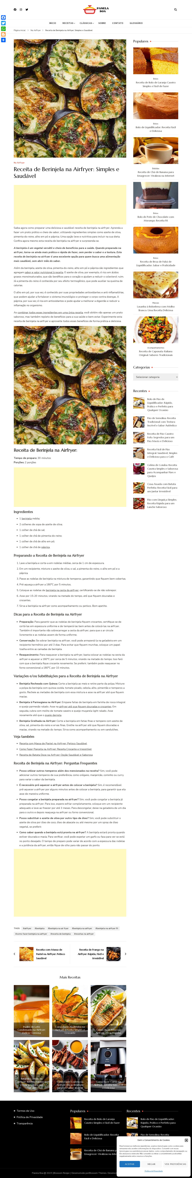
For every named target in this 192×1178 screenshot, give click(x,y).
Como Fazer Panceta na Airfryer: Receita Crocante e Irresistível (55, 749)
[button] (186, 1140)
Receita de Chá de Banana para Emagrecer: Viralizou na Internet (155, 173)
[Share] (3, 40)
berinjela (27, 518)
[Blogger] (3, 34)
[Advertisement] (70, 204)
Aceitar (129, 1164)
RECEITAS (68, 23)
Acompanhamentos (155, 347)
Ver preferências (175, 1164)
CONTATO (117, 23)
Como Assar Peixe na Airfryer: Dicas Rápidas (108, 1031)
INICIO (52, 23)
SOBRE (102, 23)
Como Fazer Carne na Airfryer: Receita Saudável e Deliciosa (108, 1084)
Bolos (155, 78)
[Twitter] (3, 23)
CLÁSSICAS (86, 23)
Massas (156, 303)
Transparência (25, 1123)
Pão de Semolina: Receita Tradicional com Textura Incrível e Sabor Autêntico (162, 421)
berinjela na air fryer (58, 928)
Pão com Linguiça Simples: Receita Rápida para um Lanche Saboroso (162, 503)
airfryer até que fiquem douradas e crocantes (85, 706)
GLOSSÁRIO (136, 23)
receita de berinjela (61, 933)
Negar (151, 1164)
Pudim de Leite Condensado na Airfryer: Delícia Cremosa (32, 1029)
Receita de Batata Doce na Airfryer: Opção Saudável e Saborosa (56, 755)
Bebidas (155, 168)
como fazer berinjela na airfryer (32, 933)
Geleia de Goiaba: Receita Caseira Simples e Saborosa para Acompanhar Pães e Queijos (162, 470)
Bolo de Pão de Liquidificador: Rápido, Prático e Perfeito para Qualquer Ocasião (160, 404)
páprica (45, 547)
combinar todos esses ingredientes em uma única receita (50, 312)
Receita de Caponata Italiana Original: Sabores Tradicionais (156, 353)
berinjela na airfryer (82, 928)
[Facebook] (3, 17)
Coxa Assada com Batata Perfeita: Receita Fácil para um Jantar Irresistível (162, 487)
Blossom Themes (98, 1173)
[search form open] (175, 9)
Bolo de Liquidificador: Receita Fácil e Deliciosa (156, 129)
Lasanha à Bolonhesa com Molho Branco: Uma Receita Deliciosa (156, 308)
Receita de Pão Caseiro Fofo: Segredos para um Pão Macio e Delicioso (160, 437)
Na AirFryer (19, 163)
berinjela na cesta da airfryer (62, 590)
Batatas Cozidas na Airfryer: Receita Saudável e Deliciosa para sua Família (31, 1083)
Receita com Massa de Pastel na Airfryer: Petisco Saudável (53, 743)
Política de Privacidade (154, 1171)
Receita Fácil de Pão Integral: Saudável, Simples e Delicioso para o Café (162, 453)
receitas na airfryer (84, 933)
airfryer (27, 928)
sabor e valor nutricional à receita (44, 272)
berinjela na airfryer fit (107, 928)
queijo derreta (53, 715)
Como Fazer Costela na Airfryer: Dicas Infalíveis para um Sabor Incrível (70, 1084)
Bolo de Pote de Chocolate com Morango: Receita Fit (156, 218)
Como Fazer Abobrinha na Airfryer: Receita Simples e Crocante (70, 1029)
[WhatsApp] (3, 29)
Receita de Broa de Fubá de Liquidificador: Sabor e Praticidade (155, 263)
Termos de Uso (25, 1111)
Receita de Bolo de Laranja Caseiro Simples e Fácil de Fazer (156, 84)
